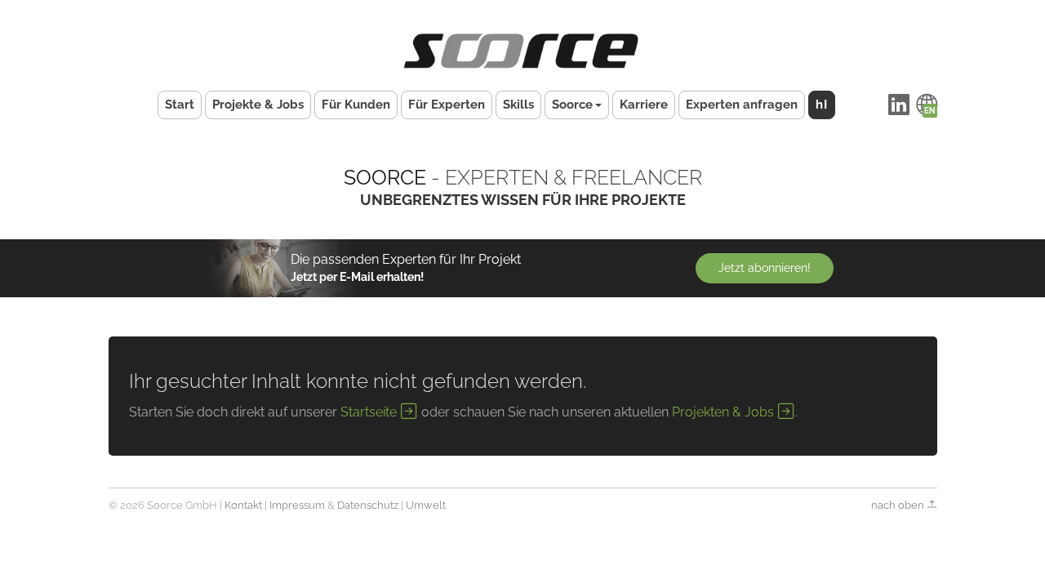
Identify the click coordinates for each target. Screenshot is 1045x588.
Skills (518, 104)
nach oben (899, 505)
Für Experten (446, 104)
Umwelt (426, 505)
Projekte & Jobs (258, 104)
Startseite (370, 412)
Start (179, 104)
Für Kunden (356, 104)
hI (822, 104)
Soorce (572, 104)
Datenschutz (367, 505)
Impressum (297, 505)
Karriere (644, 104)
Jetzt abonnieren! (764, 267)
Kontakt (243, 505)
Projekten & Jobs (724, 412)
